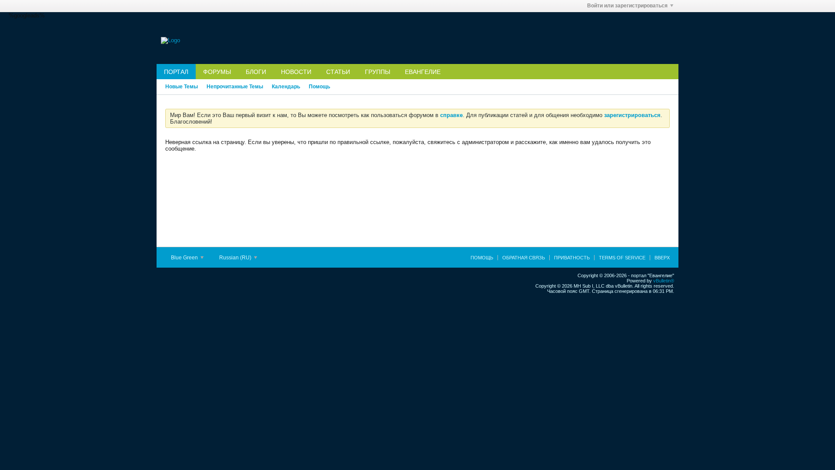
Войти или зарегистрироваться (627, 6)
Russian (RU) (236, 258)
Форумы (217, 71)
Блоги (256, 71)
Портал (176, 71)
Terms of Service (622, 257)
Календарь (286, 87)
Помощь (319, 87)
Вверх (662, 257)
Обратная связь (523, 257)
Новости (296, 71)
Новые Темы (181, 87)
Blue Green (185, 258)
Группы (377, 71)
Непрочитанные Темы (235, 87)
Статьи (338, 71)
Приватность (572, 257)
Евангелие (423, 71)
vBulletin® (663, 280)
